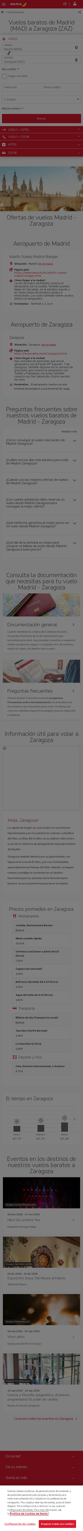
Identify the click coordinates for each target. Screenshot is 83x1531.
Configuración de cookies (20, 1523)
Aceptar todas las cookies (57, 1523)
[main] (41, 1508)
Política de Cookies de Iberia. (29, 1513)
